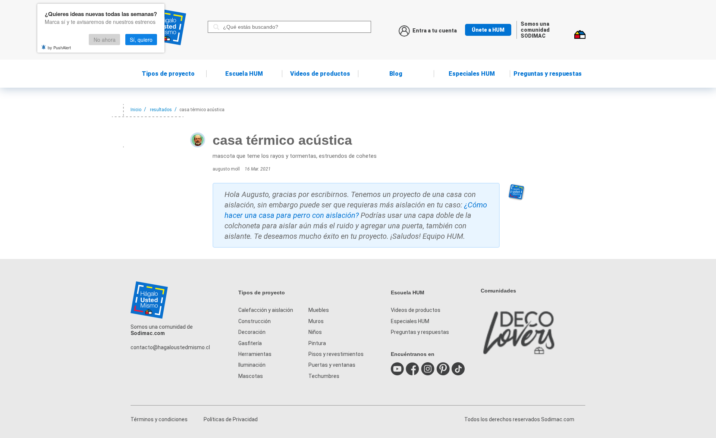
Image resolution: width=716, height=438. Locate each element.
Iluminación (252, 365)
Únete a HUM (488, 30)
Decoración (252, 332)
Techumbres (323, 376)
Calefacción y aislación (265, 310)
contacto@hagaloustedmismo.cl (170, 347)
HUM (244, 73)
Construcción (254, 321)
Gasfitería (250, 343)
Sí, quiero (141, 39)
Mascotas (250, 376)
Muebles (318, 310)
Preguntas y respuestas (548, 73)
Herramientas (254, 354)
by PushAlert (59, 47)
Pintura (317, 343)
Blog (395, 73)
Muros (316, 321)
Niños (315, 332)
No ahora (105, 39)
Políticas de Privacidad (231, 419)
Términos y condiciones (159, 419)
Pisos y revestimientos (336, 354)
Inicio (136, 109)
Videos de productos (415, 310)
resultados (161, 109)
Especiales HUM (472, 73)
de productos (320, 73)
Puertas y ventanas (331, 365)
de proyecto (168, 73)
